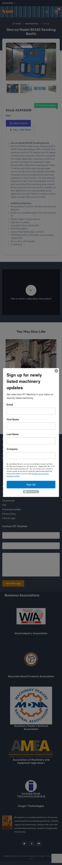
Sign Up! (31, 484)
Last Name (13, 434)
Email (10, 404)
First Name (13, 419)
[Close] (56, 371)
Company (12, 449)
